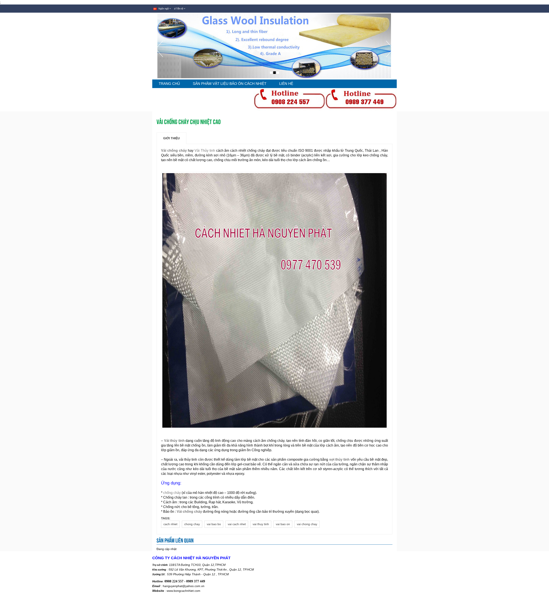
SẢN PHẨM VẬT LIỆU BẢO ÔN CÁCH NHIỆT (229, 84)
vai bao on (283, 524)
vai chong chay (307, 524)
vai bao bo (214, 524)
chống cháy (172, 493)
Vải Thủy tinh (205, 150)
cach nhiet (170, 524)
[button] (159, 60)
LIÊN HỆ (286, 84)
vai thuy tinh (261, 524)
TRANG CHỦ (169, 84)
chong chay (192, 524)
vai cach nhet (237, 524)
